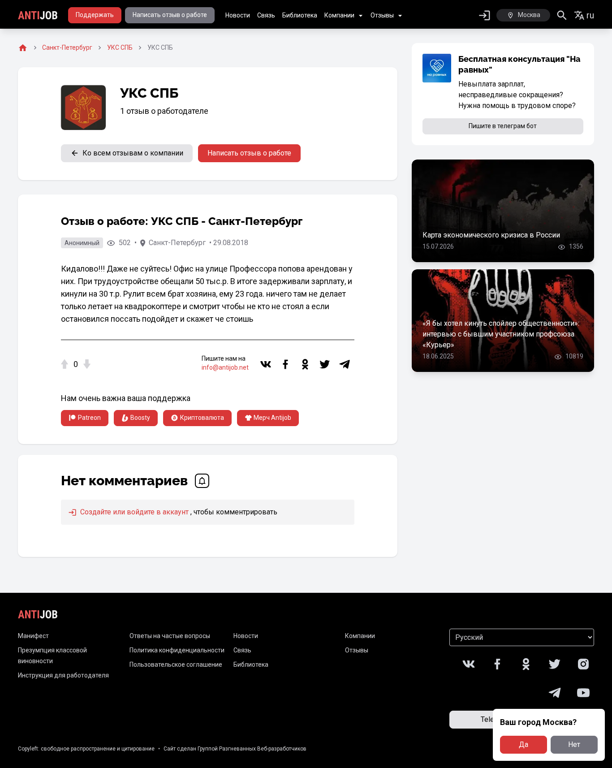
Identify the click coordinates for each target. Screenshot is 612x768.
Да (523, 744)
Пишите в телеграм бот (503, 125)
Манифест (33, 635)
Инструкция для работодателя (63, 675)
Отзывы (382, 15)
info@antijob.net (225, 367)
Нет (574, 744)
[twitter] (325, 364)
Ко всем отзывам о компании (132, 153)
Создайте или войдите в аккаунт (133, 512)
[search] (562, 15)
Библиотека (299, 15)
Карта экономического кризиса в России (491, 235)
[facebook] (285, 364)
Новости (237, 15)
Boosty (140, 417)
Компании (339, 15)
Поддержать (95, 14)
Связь (266, 15)
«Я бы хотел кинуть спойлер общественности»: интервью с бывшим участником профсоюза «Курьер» (500, 334)
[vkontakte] (266, 364)
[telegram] (344, 364)
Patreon (89, 417)
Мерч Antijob (272, 417)
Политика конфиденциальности (176, 650)
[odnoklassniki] (305, 364)
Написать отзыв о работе (170, 14)
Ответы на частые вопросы (169, 635)
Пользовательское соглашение (175, 664)
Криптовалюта (202, 417)
